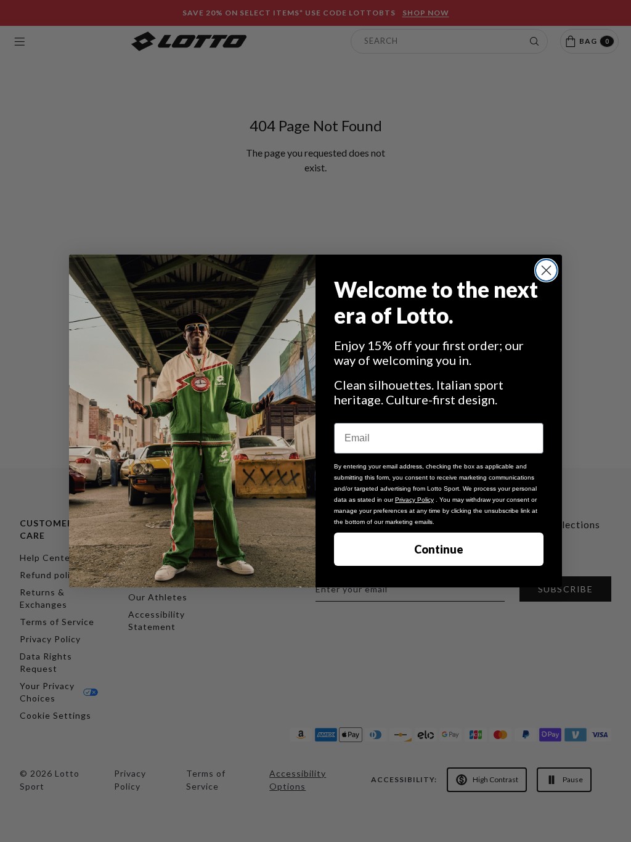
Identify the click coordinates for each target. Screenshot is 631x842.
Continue (438, 549)
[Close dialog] (546, 270)
